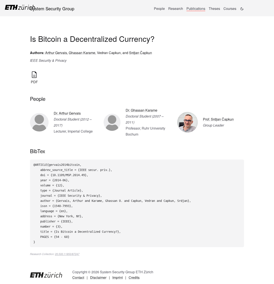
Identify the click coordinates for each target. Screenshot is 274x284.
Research (175, 8)
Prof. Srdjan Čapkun (218, 119)
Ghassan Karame (82, 52)
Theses (214, 8)
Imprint (117, 277)
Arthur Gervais (56, 52)
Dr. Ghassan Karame (141, 110)
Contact (78, 277)
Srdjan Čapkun (140, 52)
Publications (195, 8)
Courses (229, 8)
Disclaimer (98, 277)
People (159, 8)
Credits (134, 277)
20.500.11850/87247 (67, 254)
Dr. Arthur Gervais (67, 113)
